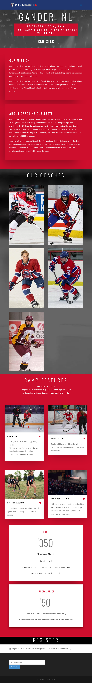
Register (46, 41)
